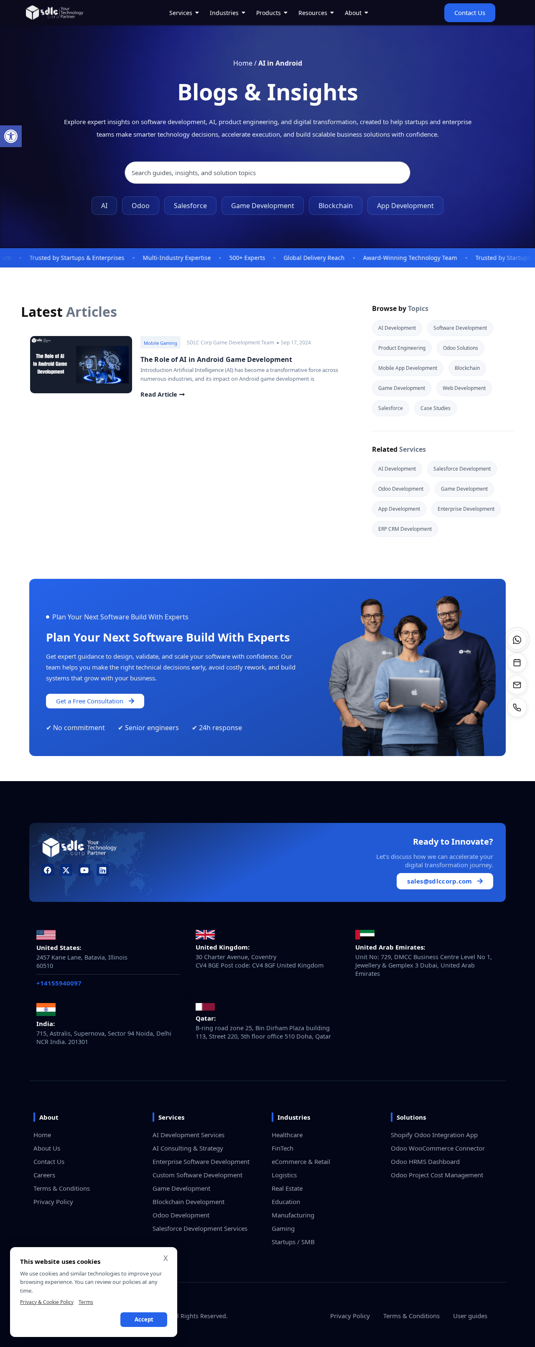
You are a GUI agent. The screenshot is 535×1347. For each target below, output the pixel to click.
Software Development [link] (460, 327)
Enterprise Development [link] (466, 508)
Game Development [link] (262, 205)
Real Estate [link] (287, 1188)
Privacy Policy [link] (53, 1201)
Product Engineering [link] (401, 347)
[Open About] (366, 12)
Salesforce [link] (190, 205)
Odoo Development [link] (400, 488)
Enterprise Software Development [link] (201, 1161)
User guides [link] (470, 1315)
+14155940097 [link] (59, 983)
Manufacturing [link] (293, 1215)
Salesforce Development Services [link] (200, 1228)
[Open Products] (286, 12)
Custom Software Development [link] (197, 1175)
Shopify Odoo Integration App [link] (434, 1135)
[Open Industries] (244, 12)
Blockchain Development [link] (188, 1201)
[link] (11, 136)
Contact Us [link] (48, 1161)
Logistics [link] (284, 1175)
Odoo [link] (141, 205)
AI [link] (104, 205)
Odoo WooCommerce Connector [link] (438, 1148)
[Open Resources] (332, 12)
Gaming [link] (283, 1228)
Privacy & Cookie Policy (47, 1302)
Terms (86, 1302)
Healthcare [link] (287, 1135)
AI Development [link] (397, 327)
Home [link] (242, 63)
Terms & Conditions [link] (61, 1188)
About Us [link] (46, 1148)
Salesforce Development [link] (462, 468)
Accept (144, 1319)
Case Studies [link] (435, 408)
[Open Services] (197, 12)
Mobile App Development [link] (407, 368)
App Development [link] (405, 205)
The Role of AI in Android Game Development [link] (216, 359)
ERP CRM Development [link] (405, 528)
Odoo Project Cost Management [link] (437, 1175)
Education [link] (286, 1201)
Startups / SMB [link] (293, 1242)
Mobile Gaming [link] (160, 343)
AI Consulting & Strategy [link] (188, 1148)
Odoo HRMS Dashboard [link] (425, 1161)
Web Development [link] (464, 388)
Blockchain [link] (335, 205)
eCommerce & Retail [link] (301, 1161)
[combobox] (267, 172)
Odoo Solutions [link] (460, 347)
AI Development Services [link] (188, 1135)
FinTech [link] (282, 1148)
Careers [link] (44, 1175)
